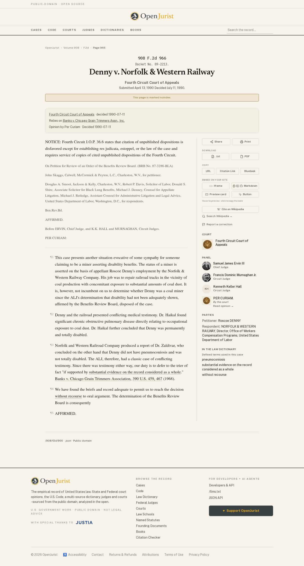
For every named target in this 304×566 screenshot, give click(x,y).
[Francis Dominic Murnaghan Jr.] (206, 277)
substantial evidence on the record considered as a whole (135, 371)
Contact (98, 554)
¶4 (52, 388)
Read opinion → (223, 306)
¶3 (52, 345)
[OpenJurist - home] (152, 16)
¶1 (52, 257)
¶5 (52, 413)
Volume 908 (71, 47)
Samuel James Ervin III (228, 263)
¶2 (52, 314)
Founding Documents (151, 526)
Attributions (150, 554)
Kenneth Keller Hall (227, 286)
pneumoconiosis (213, 359)
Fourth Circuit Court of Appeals (152, 83)
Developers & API (221, 485)
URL (208, 171)
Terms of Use (173, 554)
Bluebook (249, 171)
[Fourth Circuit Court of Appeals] (206, 300)
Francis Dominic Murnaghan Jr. (234, 275)
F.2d (86, 47)
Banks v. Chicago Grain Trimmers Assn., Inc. (94, 120)
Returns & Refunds (123, 554)
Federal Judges (147, 502)
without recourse (68, 396)
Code (52, 29)
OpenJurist (52, 47)
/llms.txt (215, 491)
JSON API (216, 498)
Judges (88, 29)
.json (68, 440)
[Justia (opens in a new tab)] (84, 522)
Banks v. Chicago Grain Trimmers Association (92, 378)
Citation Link (227, 171)
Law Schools (145, 514)
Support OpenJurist (241, 510)
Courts (69, 29)
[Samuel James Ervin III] (206, 265)
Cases (36, 29)
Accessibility (74, 554)
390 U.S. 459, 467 (147, 378)
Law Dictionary (146, 497)
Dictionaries (112, 29)
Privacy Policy (199, 554)
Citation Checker (148, 537)
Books (136, 29)
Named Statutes (148, 520)
